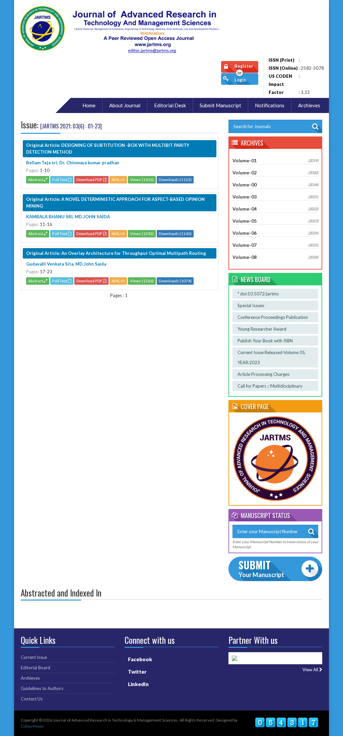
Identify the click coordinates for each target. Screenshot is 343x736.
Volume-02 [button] (275, 172)
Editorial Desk (170, 105)
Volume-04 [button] (275, 209)
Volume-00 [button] (275, 184)
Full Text (60, 179)
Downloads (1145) (175, 233)
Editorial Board (35, 667)
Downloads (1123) (175, 179)
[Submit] (311, 531)
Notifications (269, 105)
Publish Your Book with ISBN (265, 340)
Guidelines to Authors (42, 688)
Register (243, 66)
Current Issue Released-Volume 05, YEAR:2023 (271, 357)
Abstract (36, 179)
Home (88, 105)
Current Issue (34, 657)
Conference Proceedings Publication (272, 317)
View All (310, 670)
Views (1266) (142, 280)
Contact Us (32, 698)
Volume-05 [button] (275, 221)
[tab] (275, 160)
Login (240, 79)
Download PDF (89, 179)
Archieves (30, 678)
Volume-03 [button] (275, 197)
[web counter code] (287, 722)
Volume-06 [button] (275, 233)
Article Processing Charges (263, 374)
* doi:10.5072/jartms (258, 293)
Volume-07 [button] (275, 245)
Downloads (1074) (175, 280)
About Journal (124, 105)
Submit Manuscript (220, 105)
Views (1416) (142, 179)
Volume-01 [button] (275, 160)
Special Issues (250, 305)
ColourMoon (32, 726)
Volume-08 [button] (275, 257)
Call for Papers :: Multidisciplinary (269, 386)
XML (116, 179)
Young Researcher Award (261, 329)
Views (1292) (142, 233)
